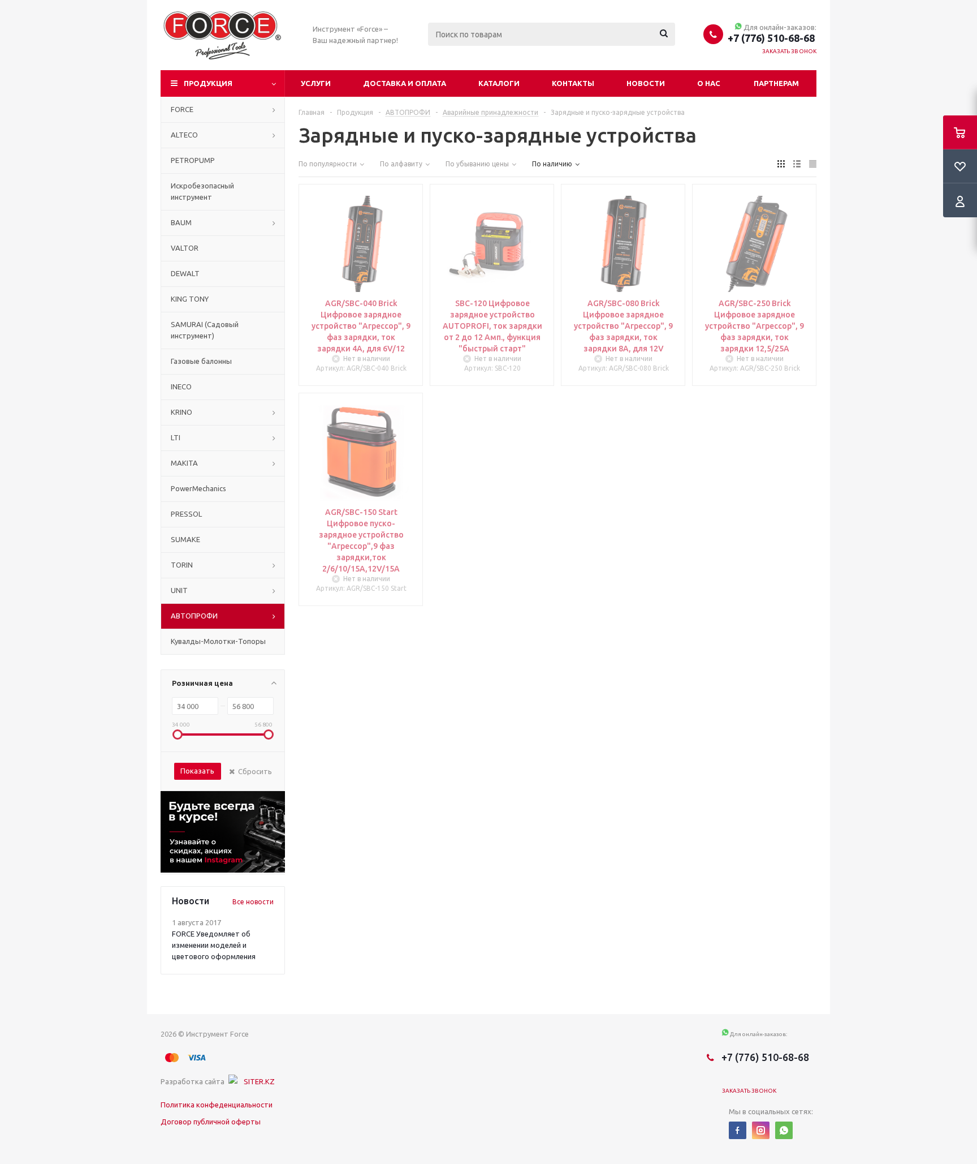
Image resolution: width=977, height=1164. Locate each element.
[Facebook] (737, 1130)
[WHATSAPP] (784, 1130)
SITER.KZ (259, 1081)
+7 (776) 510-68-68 (771, 38)
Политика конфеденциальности (217, 1105)
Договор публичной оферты (211, 1122)
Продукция (208, 83)
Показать (197, 771)
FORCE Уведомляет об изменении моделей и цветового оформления (214, 945)
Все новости (253, 901)
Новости (645, 83)
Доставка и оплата (404, 83)
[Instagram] (761, 1130)
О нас (708, 83)
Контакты (573, 83)
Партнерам (776, 83)
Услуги (316, 83)
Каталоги (499, 83)
